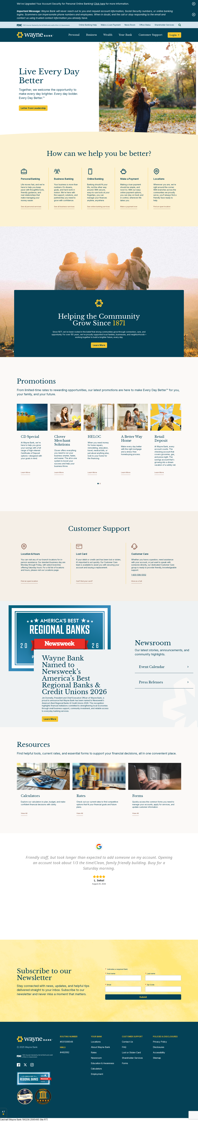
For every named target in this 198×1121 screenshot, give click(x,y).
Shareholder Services (164, 25)
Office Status (145, 25)
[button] (74, 35)
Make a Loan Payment (111, 25)
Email (109, 985)
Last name (151, 974)
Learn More (99, 345)
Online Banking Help (88, 25)
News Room (130, 25)
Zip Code (150, 985)
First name (111, 974)
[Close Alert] (193, 3)
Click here (99, 3)
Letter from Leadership (33, 109)
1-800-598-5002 (138, 575)
